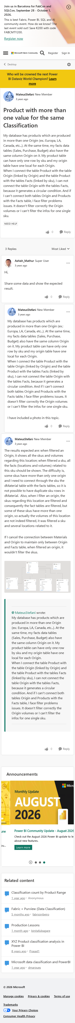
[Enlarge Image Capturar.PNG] (37, 577)
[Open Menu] (69, 64)
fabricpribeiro (40, 914)
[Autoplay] (30, 862)
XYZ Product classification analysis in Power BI (37, 943)
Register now (13, 38)
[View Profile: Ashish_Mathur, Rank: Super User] (8, 263)
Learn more (14, 847)
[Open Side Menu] (5, 53)
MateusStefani (25, 94)
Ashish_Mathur (24, 261)
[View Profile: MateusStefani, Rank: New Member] (8, 96)
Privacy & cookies (39, 996)
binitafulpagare (40, 931)
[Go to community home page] (24, 53)
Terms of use (62, 996)
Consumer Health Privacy (19, 1016)
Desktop (12, 64)
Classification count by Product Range (38, 892)
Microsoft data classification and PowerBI (40, 962)
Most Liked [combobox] (61, 249)
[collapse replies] (37, 257)
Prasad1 (34, 951)
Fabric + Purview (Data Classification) (38, 909)
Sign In (66, 53)
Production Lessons (25, 925)
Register (53, 53)
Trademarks (10, 1004)
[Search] (42, 52)
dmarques (34, 967)
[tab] (36, 862)
